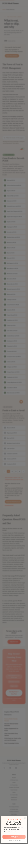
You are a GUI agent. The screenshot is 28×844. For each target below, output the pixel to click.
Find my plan (14, 837)
